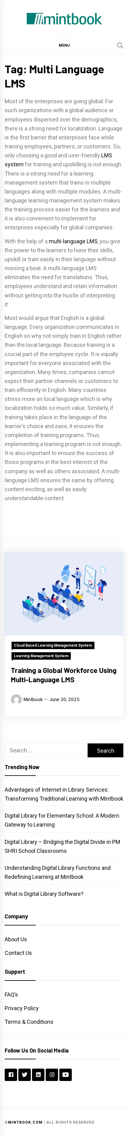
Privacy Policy (22, 1008)
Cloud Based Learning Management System (53, 645)
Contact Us (18, 953)
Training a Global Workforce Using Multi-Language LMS (64, 675)
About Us (16, 939)
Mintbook (33, 699)
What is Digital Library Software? (44, 894)
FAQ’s (11, 994)
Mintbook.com (25, 1122)
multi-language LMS (73, 241)
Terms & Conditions (29, 1022)
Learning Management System (41, 656)
